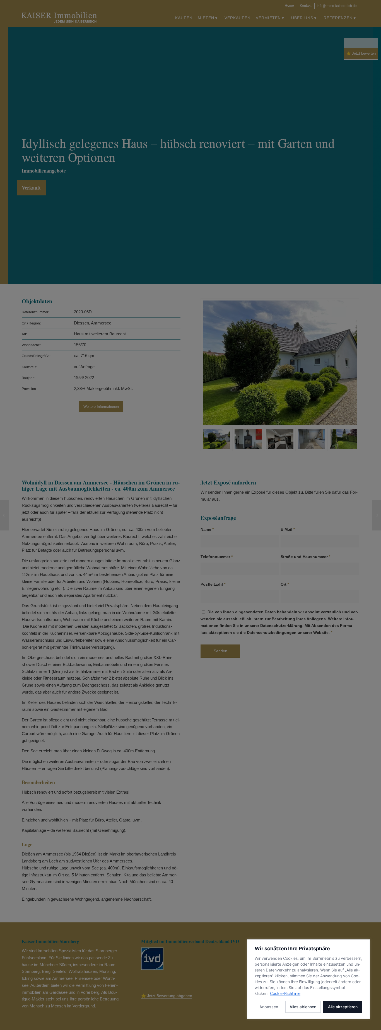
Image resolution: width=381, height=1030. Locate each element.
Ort (285, 584)
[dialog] (308, 979)
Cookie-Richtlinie (285, 993)
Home (289, 6)
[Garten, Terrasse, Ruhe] (343, 439)
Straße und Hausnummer (305, 557)
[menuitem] (289, 5)
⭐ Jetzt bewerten (361, 53)
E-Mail (288, 529)
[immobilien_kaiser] (59, 18)
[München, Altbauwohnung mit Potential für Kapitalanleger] (4, 515)
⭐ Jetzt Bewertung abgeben (166, 995)
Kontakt (305, 6)
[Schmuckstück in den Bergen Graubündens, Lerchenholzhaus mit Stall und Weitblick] (376, 515)
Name (207, 529)
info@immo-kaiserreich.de (337, 6)
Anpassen (268, 1006)
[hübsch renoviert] (311, 439)
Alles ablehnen (303, 1006)
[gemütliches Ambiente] (248, 439)
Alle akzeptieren (343, 1006)
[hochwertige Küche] (280, 439)
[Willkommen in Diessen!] (280, 362)
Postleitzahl (213, 584)
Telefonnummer (217, 557)
